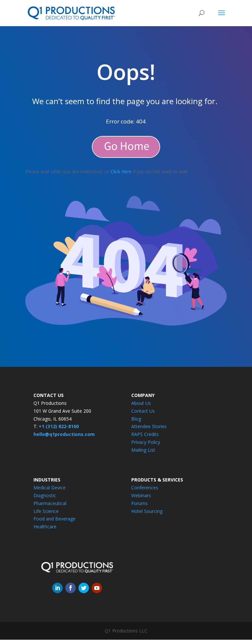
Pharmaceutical (49, 503)
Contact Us (143, 411)
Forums (139, 503)
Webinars (141, 495)
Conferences (144, 487)
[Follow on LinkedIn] (57, 588)
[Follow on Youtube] (97, 588)
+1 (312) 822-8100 (59, 426)
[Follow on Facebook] (70, 588)
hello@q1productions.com (64, 434)
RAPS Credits (145, 434)
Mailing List (143, 450)
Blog (136, 419)
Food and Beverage (54, 519)
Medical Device (49, 487)
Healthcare (44, 526)
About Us (141, 403)
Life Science (46, 511)
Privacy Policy (145, 442)
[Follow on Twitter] (83, 588)
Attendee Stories (149, 426)
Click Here (121, 171)
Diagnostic (44, 495)
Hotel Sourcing (146, 511)
